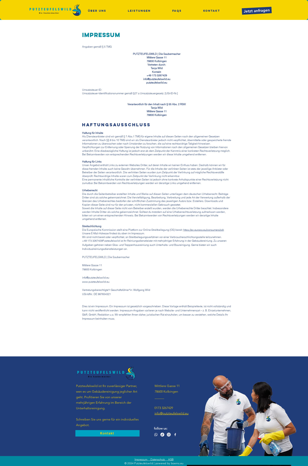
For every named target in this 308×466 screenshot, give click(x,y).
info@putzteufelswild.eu (156, 79)
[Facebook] (175, 435)
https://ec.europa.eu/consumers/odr (203, 229)
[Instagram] (169, 435)
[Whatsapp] (156, 435)
